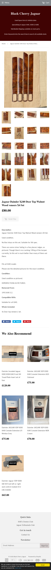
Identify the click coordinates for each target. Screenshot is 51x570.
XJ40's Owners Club (25, 522)
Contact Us (25, 535)
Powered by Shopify (34, 556)
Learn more (18, 568)
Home (3, 44)
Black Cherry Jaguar (25, 13)
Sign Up (44, 545)
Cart (47, 3)
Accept (43, 565)
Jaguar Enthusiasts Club (25, 525)
